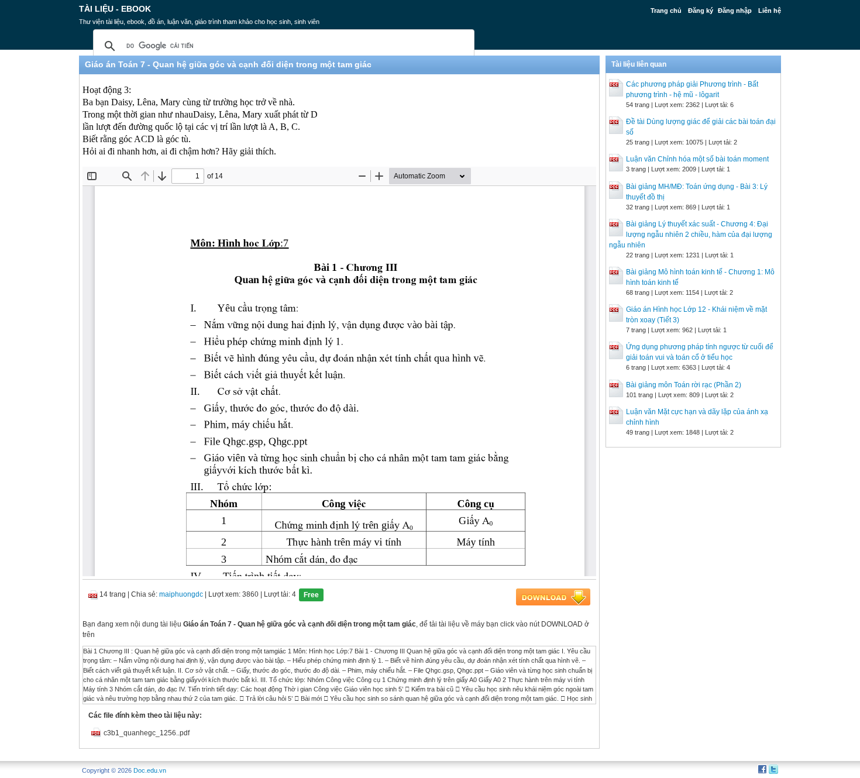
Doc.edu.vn (149, 770)
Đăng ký (700, 10)
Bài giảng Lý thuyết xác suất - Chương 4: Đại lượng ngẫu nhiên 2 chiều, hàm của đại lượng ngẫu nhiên (690, 234)
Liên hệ (769, 10)
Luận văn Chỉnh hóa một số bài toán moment (697, 159)
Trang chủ (666, 10)
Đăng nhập (735, 10)
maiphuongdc (181, 594)
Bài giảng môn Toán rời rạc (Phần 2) (683, 385)
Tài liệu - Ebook (115, 8)
